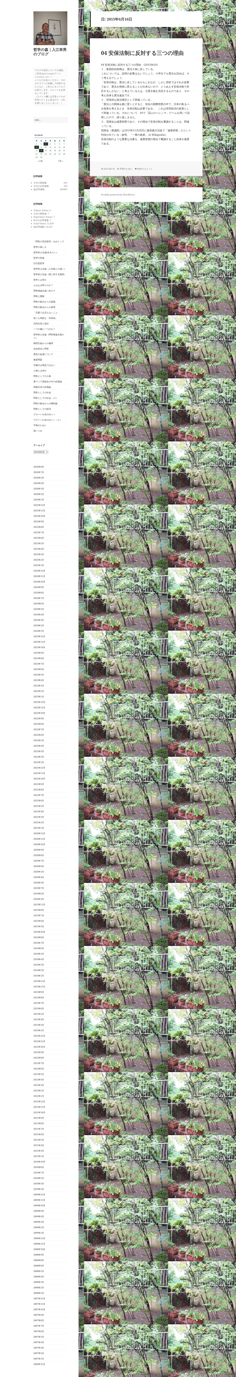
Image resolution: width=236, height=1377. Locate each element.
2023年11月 (39, 641)
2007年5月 (38, 1336)
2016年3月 (38, 899)
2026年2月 (38, 494)
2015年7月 (38, 915)
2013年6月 (38, 1008)
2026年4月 (38, 483)
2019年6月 (38, 893)
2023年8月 (38, 658)
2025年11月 (39, 510)
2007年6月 (38, 1331)
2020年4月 (38, 877)
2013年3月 (38, 1024)
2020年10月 (39, 844)
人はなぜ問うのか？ (43, 285)
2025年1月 (38, 565)
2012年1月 (38, 1096)
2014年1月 (38, 975)
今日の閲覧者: (40, 213)
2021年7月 (38, 795)
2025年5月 (38, 543)
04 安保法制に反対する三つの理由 (142, 52)
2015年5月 (38, 926)
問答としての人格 (42, 376)
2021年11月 (39, 773)
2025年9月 (38, 521)
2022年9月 (38, 718)
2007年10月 (39, 1309)
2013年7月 (38, 1003)
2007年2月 (38, 1353)
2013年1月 (38, 1030)
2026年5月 (38, 477)
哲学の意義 (38, 257)
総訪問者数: (39, 226)
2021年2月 (38, 822)
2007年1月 (38, 1358)
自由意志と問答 (41, 348)
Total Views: (40, 223)
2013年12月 (39, 981)
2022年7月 (38, 729)
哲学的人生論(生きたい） (45, 252)
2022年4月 (38, 745)
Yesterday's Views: (43, 216)
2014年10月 (39, 931)
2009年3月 (38, 1221)
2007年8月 (38, 1320)
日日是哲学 (38, 263)
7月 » (60, 161)
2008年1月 (38, 1293)
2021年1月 (38, 827)
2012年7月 (38, 1063)
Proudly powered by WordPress (118, 194)
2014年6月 (38, 948)
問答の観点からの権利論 (45, 403)
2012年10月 (39, 1046)
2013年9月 (38, 992)
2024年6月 (38, 603)
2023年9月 (38, 652)
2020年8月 (38, 855)
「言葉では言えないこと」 (46, 312)
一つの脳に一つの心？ (44, 329)
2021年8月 (38, 789)
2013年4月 (38, 1019)
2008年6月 (38, 1265)
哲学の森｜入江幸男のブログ (50, 51)
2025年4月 (38, 548)
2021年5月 (38, 806)
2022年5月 (38, 740)
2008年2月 (38, 1287)
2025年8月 (38, 526)
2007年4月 (38, 1342)
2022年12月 (39, 702)
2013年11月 (39, 986)
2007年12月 (39, 1298)
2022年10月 (39, 712)
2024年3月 (38, 619)
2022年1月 (38, 762)
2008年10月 (39, 1249)
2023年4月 (38, 680)
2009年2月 (38, 1227)
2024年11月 (39, 576)
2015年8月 (38, 909)
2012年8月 (38, 1057)
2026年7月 (38, 472)
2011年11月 (39, 1106)
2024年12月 (39, 570)
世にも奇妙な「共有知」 (45, 318)
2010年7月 (38, 1172)
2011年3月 (38, 1150)
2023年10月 (39, 647)
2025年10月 (39, 516)
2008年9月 (38, 1254)
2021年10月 (39, 778)
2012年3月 (38, 1085)
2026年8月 (38, 466)
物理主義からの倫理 (43, 343)
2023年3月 (38, 685)
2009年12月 (39, 1194)
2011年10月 (39, 1112)
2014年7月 (38, 942)
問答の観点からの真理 (44, 307)
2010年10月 (39, 1161)
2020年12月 (39, 833)
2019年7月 (38, 888)
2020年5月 (38, 871)
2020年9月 (38, 849)
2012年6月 (38, 1068)
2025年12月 (39, 505)
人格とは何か (40, 370)
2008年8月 (38, 1260)
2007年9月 (38, 1314)
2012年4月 (38, 1079)
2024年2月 (38, 625)
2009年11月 (39, 1199)
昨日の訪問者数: (41, 220)
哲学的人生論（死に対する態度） (49, 274)
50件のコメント (145, 168)
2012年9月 (38, 1052)
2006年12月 (39, 1364)
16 (41, 150)
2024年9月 (38, 587)
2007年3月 (38, 1347)
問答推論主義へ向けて (44, 290)
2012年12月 (39, 1035)
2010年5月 (38, 1178)
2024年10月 (39, 581)
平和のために (40, 425)
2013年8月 (38, 997)
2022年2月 (38, 756)
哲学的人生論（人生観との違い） (49, 268)
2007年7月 (38, 1325)
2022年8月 (38, 723)
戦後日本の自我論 (42, 387)
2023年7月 (38, 663)
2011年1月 (38, 1156)
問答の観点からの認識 (44, 301)
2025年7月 (38, 532)
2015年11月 (39, 904)
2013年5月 (38, 1013)
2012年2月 (38, 1090)
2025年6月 (38, 537)
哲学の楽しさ (40, 246)
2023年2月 (38, 691)
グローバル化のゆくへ (44, 414)
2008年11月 (39, 1243)
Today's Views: (41, 210)
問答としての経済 (42, 408)
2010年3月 (38, 1183)
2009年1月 (38, 1232)
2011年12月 (39, 1101)
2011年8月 (38, 1123)
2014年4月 (38, 959)
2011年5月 (38, 1139)
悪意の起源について (43, 354)
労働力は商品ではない (44, 365)
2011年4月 (38, 1145)
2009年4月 (38, 1216)
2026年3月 (38, 488)
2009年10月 (39, 1205)
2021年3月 (38, 816)
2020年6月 (38, 866)
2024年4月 (38, 614)
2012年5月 (38, 1074)
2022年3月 (38, 751)
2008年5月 (38, 1271)
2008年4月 (38, 1276)
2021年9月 (38, 784)
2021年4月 (38, 811)
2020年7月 (38, 860)
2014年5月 (38, 953)
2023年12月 (39, 636)
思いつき (37, 430)
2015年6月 (38, 920)
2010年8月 (38, 1167)
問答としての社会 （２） (45, 397)
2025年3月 (38, 554)
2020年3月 (38, 882)
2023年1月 (38, 696)
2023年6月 (38, 669)
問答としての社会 (42, 392)
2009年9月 (38, 1210)
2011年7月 (38, 1128)
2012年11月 (39, 1041)
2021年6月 (38, 800)
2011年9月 (38, 1117)
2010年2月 (38, 1189)
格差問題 (37, 359)
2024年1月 (38, 630)
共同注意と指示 (41, 323)
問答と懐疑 (38, 296)
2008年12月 (39, 1238)
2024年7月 (38, 598)
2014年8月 (38, 937)
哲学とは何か (40, 279)
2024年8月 (38, 592)
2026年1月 (38, 499)
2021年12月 (39, 767)
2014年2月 (38, 970)
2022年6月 (38, 734)
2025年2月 (38, 559)
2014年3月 (38, 964)
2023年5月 (38, 674)
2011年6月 (38, 1134)
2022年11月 (39, 707)
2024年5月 (38, 609)
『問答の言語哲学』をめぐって (48, 241)
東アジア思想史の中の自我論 (47, 381)
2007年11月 (39, 1303)
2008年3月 (38, 1282)
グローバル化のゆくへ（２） (47, 419)
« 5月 (40, 161)
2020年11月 (39, 838)
